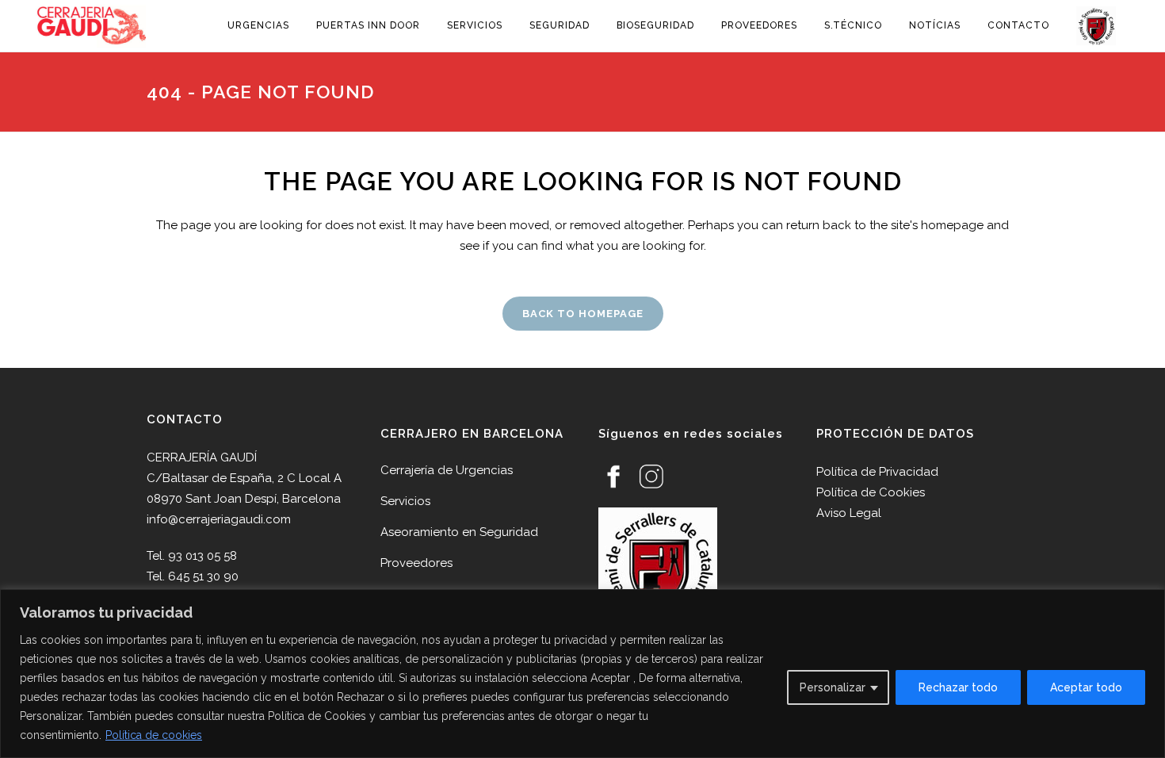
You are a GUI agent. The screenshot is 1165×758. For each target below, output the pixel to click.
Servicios (405, 501)
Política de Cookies (870, 492)
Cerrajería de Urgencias (446, 470)
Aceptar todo (1086, 687)
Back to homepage (583, 314)
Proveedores (416, 563)
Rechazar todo (958, 687)
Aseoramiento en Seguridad (459, 532)
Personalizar (832, 687)
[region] (582, 673)
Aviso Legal (848, 513)
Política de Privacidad (877, 472)
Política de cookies (153, 735)
